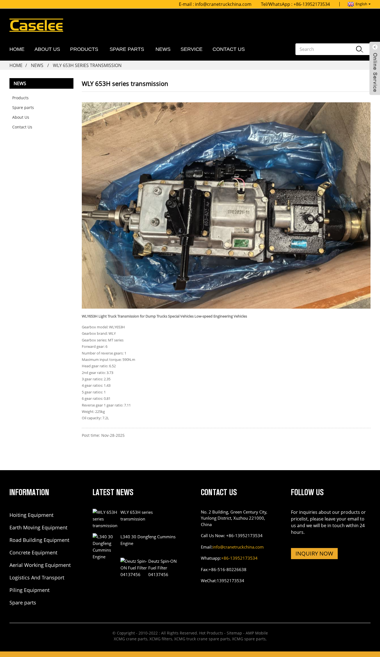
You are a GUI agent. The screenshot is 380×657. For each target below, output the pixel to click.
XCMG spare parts (249, 638)
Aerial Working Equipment (40, 565)
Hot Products (211, 633)
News (163, 49)
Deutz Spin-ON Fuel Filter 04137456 (162, 567)
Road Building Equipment (39, 540)
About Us (47, 49)
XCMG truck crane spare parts (202, 638)
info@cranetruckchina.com (223, 4)
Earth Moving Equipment (38, 527)
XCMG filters (160, 638)
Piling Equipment (29, 590)
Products (84, 49)
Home (16, 49)
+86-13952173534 (239, 558)
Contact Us (229, 49)
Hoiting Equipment (31, 515)
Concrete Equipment (33, 552)
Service (192, 49)
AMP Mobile (257, 633)
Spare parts (127, 49)
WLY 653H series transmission (87, 65)
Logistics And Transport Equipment (36, 577)
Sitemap (234, 633)
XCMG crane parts (130, 638)
